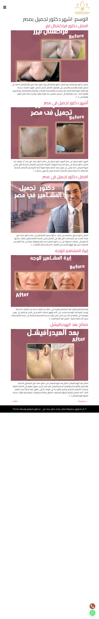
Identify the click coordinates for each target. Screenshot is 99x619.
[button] (4, 7)
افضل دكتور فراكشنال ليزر (67, 26)
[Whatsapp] (92, 613)
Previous (83, 401)
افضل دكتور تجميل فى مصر (65, 176)
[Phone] (92, 606)
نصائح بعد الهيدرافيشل (69, 324)
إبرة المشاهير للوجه (71, 250)
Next (14, 401)
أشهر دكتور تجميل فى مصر (66, 103)
